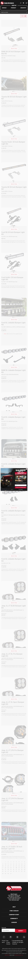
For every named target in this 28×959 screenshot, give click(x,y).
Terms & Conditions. (21, 489)
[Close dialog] (26, 469)
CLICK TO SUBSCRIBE (21, 487)
